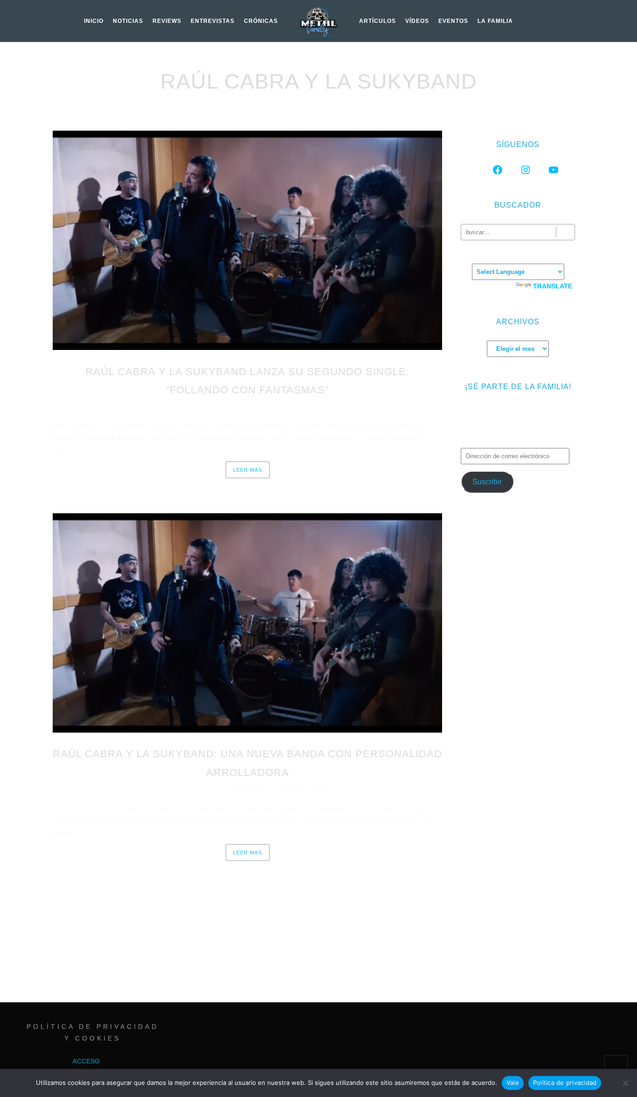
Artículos (377, 21)
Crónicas (261, 21)
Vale (512, 1082)
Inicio (94, 21)
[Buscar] (565, 232)
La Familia (495, 21)
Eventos (453, 21)
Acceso (86, 1061)
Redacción (248, 405)
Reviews (166, 21)
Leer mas (247, 470)
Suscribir (487, 482)
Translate (552, 286)
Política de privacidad (565, 1082)
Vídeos (417, 21)
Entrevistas (213, 21)
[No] (625, 1083)
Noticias (128, 21)
